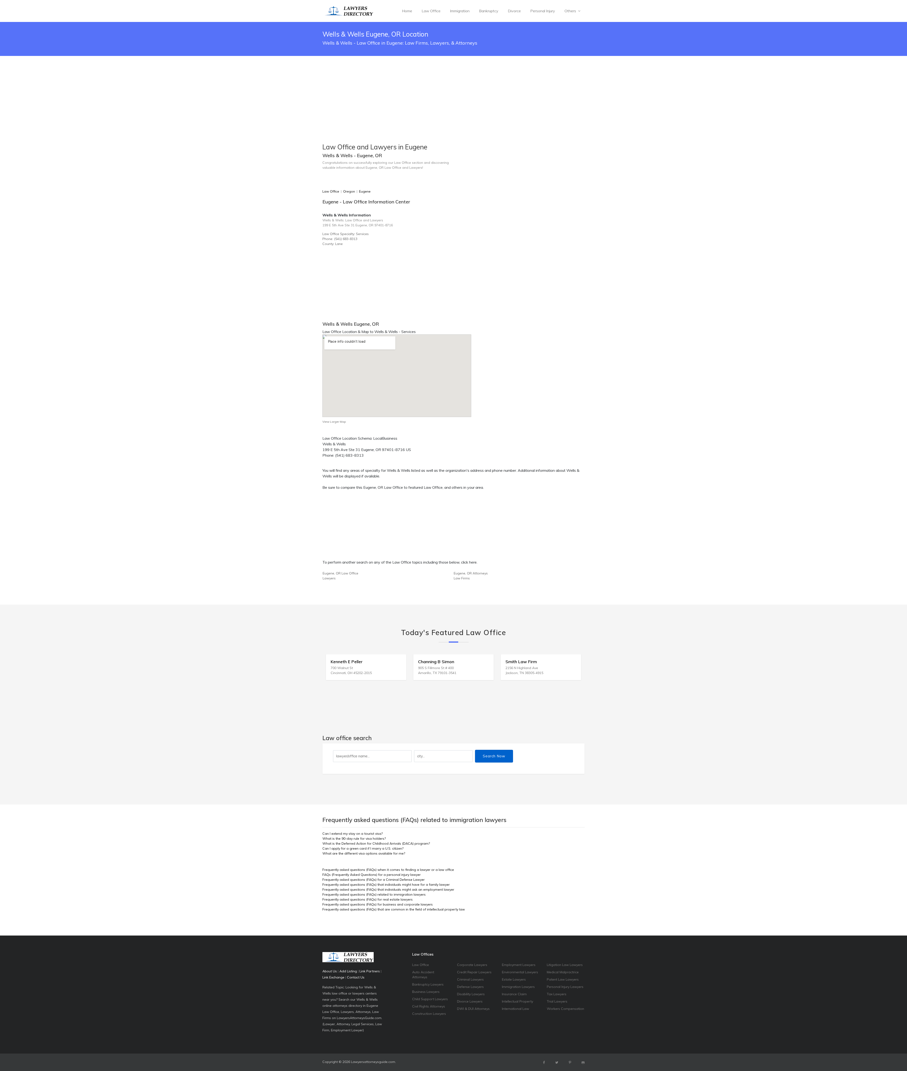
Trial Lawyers (557, 1001)
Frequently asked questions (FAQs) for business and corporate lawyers (377, 904)
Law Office (431, 10)
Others (571, 10)
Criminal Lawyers (470, 979)
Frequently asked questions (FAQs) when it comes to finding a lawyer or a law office (388, 870)
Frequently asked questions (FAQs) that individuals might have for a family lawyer (386, 884)
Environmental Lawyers (520, 972)
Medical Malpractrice (563, 972)
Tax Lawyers (556, 994)
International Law (515, 1009)
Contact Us (355, 977)
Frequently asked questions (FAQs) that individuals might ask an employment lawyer (388, 889)
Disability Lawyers (471, 994)
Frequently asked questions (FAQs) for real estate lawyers (367, 899)
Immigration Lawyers (518, 987)
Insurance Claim (514, 994)
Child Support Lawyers (430, 999)
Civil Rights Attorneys (428, 1006)
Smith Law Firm (350, 661)
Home (407, 10)
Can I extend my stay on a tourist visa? (352, 833)
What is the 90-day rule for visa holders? (354, 838)
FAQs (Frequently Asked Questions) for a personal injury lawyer (371, 875)
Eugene (365, 191)
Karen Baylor (435, 661)
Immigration (460, 10)
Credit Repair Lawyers (474, 972)
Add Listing (348, 971)
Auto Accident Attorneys (423, 974)
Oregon (349, 191)
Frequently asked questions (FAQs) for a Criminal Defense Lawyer (373, 879)
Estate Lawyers (514, 979)
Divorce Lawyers (470, 1001)
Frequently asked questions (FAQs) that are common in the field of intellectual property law (393, 909)
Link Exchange (333, 977)
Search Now (494, 756)
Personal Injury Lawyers (565, 987)
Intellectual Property (517, 1001)
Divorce (514, 10)
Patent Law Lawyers (563, 979)
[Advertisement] (453, 87)
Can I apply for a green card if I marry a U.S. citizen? (362, 848)
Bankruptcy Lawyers (428, 984)
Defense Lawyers (470, 987)
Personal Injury (542, 10)
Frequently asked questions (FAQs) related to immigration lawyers (374, 894)
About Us (329, 971)
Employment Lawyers (518, 965)
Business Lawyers (426, 992)
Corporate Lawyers (472, 965)
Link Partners (369, 971)
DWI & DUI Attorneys (473, 1009)
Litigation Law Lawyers (565, 965)
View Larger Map (334, 421)
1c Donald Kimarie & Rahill (535, 661)
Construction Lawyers (429, 1014)
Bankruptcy (488, 10)
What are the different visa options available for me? (363, 853)
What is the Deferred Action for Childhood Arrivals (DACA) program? (376, 843)
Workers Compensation (565, 1009)
